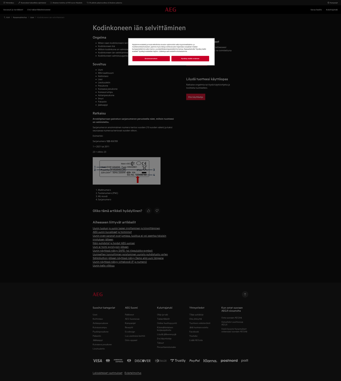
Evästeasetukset (151, 58)
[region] (171, 51)
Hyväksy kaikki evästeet (190, 58)
